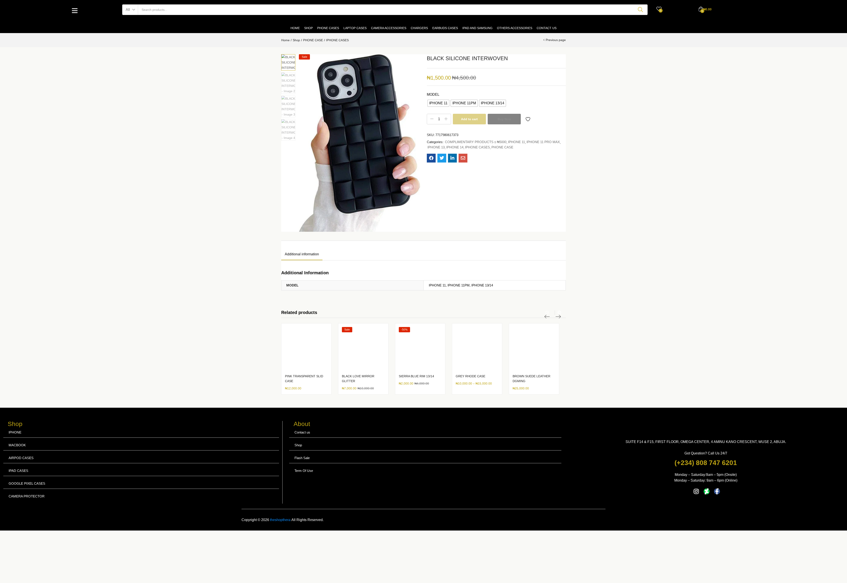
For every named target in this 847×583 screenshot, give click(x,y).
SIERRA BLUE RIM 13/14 (416, 376)
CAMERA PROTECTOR (27, 496)
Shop (296, 40)
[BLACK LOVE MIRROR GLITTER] (363, 348)
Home (285, 40)
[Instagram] (696, 491)
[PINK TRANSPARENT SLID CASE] (306, 348)
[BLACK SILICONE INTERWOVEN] (431, 158)
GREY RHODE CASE (470, 376)
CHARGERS (419, 28)
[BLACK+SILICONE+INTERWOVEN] (441, 158)
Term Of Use (303, 471)
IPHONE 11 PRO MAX (543, 142)
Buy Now (504, 119)
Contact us (302, 432)
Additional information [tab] (302, 254)
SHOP (308, 28)
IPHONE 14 (454, 147)
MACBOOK (17, 445)
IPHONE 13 (436, 147)
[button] (130, 10)
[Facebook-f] (717, 491)
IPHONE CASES (337, 40)
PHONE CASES (328, 28)
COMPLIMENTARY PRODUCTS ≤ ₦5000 (475, 142)
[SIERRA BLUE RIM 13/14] (420, 348)
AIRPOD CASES (21, 458)
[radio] (438, 103)
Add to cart (469, 119)
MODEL (433, 94)
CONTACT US (547, 28)
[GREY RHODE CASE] (477, 348)
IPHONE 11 (516, 142)
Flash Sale (302, 458)
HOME (295, 28)
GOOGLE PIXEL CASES (27, 483)
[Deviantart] (707, 491)
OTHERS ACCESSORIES (514, 28)
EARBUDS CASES (445, 28)
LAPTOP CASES (355, 28)
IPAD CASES (18, 471)
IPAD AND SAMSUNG (477, 28)
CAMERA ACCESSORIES (388, 28)
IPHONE (15, 432)
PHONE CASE (313, 40)
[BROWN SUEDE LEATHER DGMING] (534, 348)
